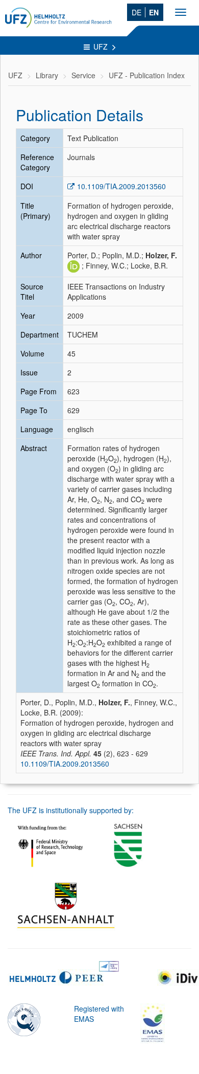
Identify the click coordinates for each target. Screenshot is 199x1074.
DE (136, 12)
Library (47, 75)
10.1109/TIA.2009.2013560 (121, 186)
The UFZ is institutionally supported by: (71, 810)
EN (154, 12)
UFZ (101, 46)
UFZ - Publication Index (147, 75)
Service (83, 75)
